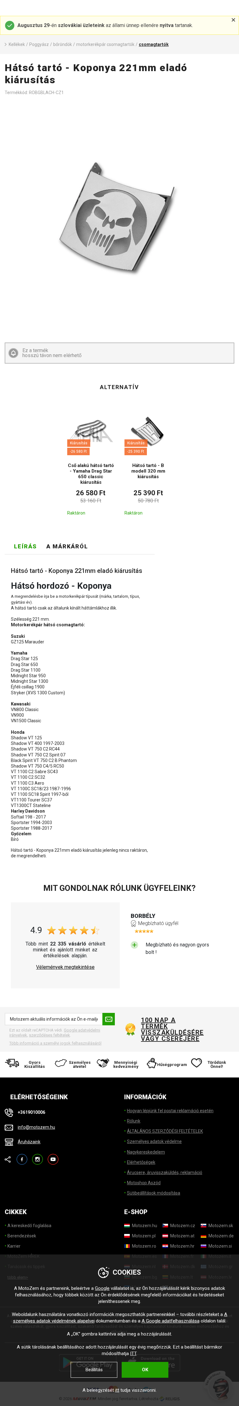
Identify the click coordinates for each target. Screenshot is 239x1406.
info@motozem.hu (36, 1127)
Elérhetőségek (141, 1162)
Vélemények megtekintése (65, 967)
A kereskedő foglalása (29, 1225)
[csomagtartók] (119, 218)
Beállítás (94, 1369)
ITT (133, 1353)
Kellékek (17, 44)
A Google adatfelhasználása (170, 1321)
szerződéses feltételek (49, 1035)
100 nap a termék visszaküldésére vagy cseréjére (172, 1029)
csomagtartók (154, 44)
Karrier (14, 1246)
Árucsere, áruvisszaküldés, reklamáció (164, 1172)
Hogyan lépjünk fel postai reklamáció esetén (170, 1110)
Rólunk (133, 1120)
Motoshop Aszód (144, 1182)
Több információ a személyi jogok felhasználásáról (55, 1043)
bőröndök (62, 44)
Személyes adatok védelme (154, 1141)
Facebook (21, 1156)
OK (145, 1369)
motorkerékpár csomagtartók (105, 44)
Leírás (25, 546)
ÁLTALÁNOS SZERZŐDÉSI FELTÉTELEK (165, 1131)
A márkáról (67, 546)
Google (102, 1288)
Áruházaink (29, 1141)
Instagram (37, 1156)
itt (117, 1390)
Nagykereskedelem (146, 1152)
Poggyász (39, 44)
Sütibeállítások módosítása (153, 1193)
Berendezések (21, 1235)
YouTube (53, 1156)
